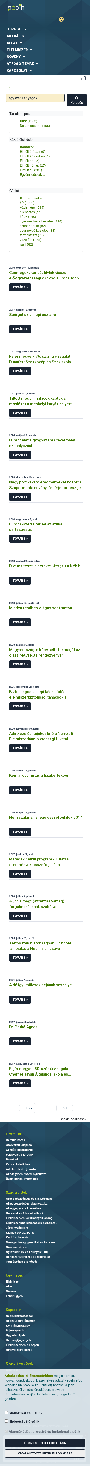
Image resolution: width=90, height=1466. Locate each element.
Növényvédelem (16, 1247)
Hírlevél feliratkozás (19, 1350)
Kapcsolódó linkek (18, 1164)
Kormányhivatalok (18, 1325)
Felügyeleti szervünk (19, 1154)
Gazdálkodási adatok (19, 1150)
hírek (28, 216)
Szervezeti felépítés (19, 1145)
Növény (11, 1291)
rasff (26, 244)
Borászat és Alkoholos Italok (25, 1213)
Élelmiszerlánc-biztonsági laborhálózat (31, 1223)
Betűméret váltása (84, 78)
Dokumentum (35, 125)
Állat (9, 1286)
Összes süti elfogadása (45, 1443)
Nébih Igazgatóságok (19, 1316)
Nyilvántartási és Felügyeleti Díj (27, 1252)
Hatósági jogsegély (18, 1340)
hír (27, 202)
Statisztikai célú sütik (25, 1413)
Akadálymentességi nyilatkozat (26, 1174)
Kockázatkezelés (17, 1237)
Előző (28, 1108)
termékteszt (32, 235)
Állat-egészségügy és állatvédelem (29, 1198)
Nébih (22, 7)
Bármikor (27, 146)
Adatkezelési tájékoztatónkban (29, 1375)
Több (64, 1108)
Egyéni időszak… (32, 174)
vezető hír (30, 239)
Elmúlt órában (32, 151)
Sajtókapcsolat (16, 1330)
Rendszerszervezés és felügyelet (28, 1257)
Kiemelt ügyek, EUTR (20, 1232)
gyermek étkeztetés (37, 230)
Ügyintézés (14, 1275)
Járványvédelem (17, 1228)
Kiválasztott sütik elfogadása (45, 1453)
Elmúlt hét (29, 160)
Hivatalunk (14, 1134)
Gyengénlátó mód (63, 19)
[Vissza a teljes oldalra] (9, 88)
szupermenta (33, 225)
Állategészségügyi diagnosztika (27, 1203)
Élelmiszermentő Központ (23, 1345)
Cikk (28, 121)
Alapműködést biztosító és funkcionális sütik (44, 1431)
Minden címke (31, 198)
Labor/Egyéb (14, 1296)
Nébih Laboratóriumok (20, 1321)
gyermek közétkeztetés (41, 221)
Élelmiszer (13, 1281)
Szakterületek (16, 1192)
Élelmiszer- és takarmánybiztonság (29, 1218)
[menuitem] (45, 29)
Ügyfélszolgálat (16, 1335)
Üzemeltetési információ (22, 1179)
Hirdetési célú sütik (23, 1421)
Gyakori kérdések (19, 1363)
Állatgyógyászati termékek (23, 1208)
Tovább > (20, 287)
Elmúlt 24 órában (35, 156)
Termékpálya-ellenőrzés (22, 1261)
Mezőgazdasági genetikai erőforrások (30, 1242)
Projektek (12, 1159)
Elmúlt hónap (33, 165)
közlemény (32, 207)
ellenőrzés (32, 212)
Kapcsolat (13, 1310)
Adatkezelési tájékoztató (22, 1169)
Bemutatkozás (15, 1140)
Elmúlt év (31, 170)
